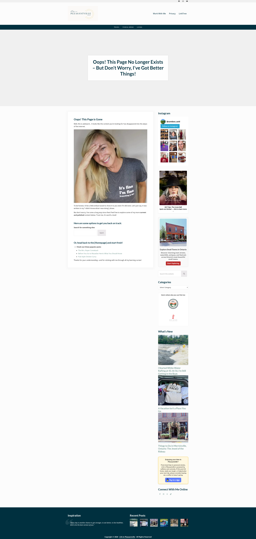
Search (102, 233)
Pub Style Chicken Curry (87, 257)
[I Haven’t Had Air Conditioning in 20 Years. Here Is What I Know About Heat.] (164, 523)
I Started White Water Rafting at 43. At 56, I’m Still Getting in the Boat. (172, 371)
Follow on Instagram (170, 126)
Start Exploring (173, 263)
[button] (164, 134)
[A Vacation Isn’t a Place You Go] (144, 523)
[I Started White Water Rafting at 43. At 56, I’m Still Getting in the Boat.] (134, 523)
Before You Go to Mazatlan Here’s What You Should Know (100, 253)
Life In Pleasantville (127, 537)
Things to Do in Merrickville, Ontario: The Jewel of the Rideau (172, 448)
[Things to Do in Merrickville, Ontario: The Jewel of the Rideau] (154, 523)
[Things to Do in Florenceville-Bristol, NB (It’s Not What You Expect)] (184, 523)
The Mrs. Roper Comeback (88, 250)
